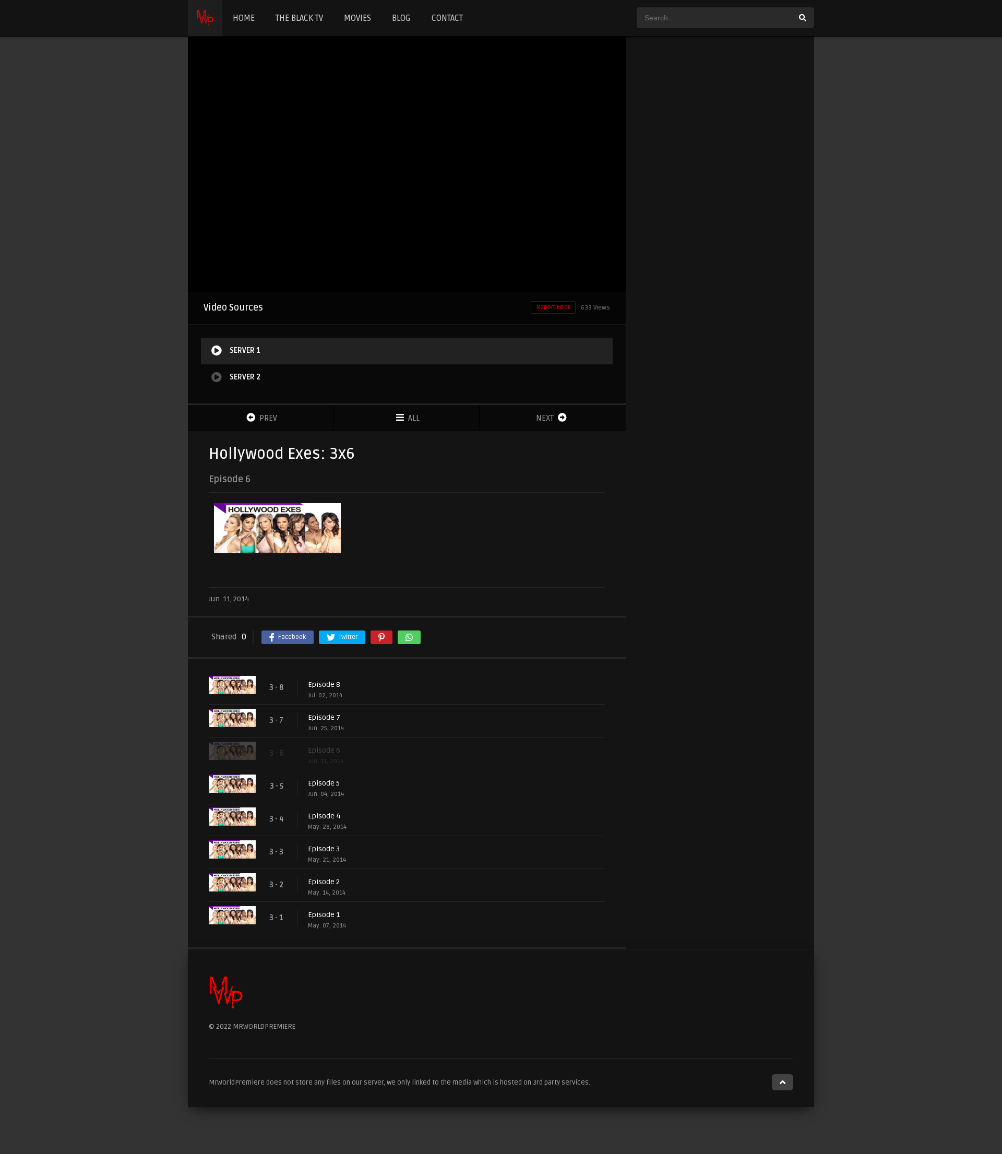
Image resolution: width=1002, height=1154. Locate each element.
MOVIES (357, 18)
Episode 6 (324, 750)
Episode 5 (324, 783)
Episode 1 (324, 914)
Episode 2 (324, 881)
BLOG (401, 18)
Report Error (553, 307)
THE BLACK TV (299, 18)
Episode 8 (324, 684)
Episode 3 (324, 848)
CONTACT (447, 18)
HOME (244, 18)
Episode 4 (324, 816)
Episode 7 (324, 717)
